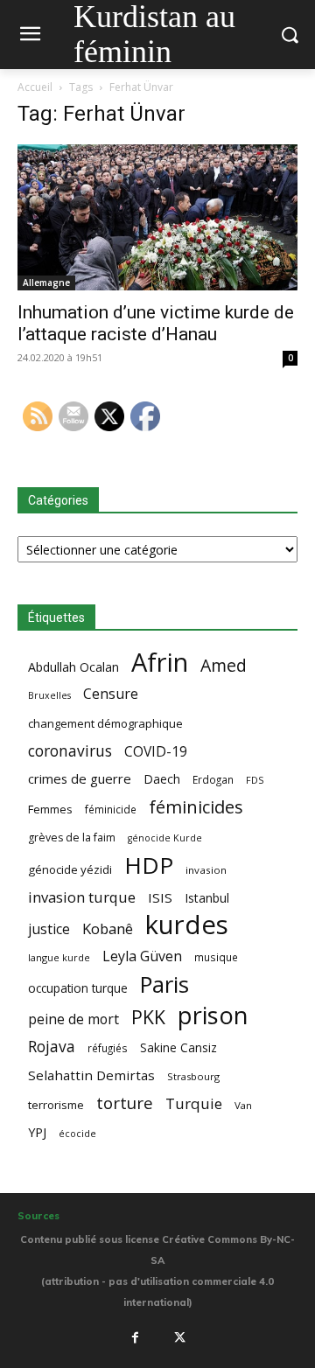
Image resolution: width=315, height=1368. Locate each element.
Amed (223, 665)
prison (213, 1015)
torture (124, 1103)
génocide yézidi (70, 869)
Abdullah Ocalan (73, 667)
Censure (110, 694)
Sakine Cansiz (178, 1047)
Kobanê (107, 928)
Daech (162, 779)
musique (216, 957)
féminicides (196, 807)
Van (243, 1105)
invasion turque (82, 897)
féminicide (110, 809)
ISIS (160, 897)
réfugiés (108, 1048)
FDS (254, 779)
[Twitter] (180, 1338)
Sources (39, 1216)
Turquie (193, 1103)
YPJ (37, 1132)
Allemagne (46, 282)
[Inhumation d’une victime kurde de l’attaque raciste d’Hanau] (158, 217)
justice (49, 929)
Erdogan (213, 779)
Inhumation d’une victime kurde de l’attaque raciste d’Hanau (156, 323)
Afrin (159, 662)
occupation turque (78, 988)
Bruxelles (49, 695)
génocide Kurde (165, 838)
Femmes (50, 809)
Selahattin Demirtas (91, 1075)
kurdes (186, 925)
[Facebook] (134, 1338)
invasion (206, 869)
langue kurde (59, 957)
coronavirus (70, 751)
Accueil (35, 87)
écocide (77, 1133)
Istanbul (207, 898)
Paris (164, 984)
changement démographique (105, 723)
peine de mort (73, 1019)
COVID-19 (155, 752)
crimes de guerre (79, 778)
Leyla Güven (142, 956)
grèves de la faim (72, 837)
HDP (148, 865)
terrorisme (56, 1105)
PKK (148, 1017)
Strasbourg (193, 1076)
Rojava (51, 1046)
